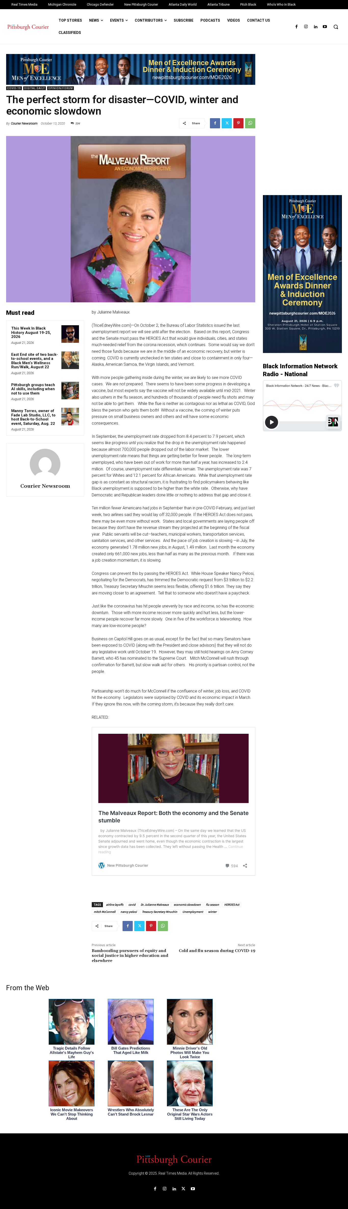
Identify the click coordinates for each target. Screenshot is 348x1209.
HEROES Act (231, 904)
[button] (336, 27)
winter (212, 912)
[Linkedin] (315, 26)
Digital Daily (34, 88)
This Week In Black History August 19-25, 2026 (31, 332)
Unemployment (192, 912)
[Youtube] (325, 26)
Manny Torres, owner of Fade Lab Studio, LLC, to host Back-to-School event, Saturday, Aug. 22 (33, 417)
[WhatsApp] (250, 123)
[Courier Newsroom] (45, 464)
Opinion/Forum (60, 88)
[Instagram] (305, 26)
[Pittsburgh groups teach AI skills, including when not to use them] (70, 390)
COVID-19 (14, 88)
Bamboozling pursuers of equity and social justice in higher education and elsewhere (130, 955)
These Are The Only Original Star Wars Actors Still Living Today (189, 1114)
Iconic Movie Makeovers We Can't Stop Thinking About (71, 1114)
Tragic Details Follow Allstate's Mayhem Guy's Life (72, 1052)
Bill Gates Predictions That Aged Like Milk (130, 1050)
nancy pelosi (129, 912)
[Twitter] (227, 123)
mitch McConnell (104, 912)
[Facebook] (296, 26)
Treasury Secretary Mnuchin (159, 912)
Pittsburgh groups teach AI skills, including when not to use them (33, 389)
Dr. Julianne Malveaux (155, 904)
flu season (212, 904)
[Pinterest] (238, 123)
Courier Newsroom (24, 123)
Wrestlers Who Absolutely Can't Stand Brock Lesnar (131, 1112)
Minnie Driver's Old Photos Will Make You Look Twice (189, 1052)
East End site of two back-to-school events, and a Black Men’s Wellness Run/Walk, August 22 (34, 361)
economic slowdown (187, 904)
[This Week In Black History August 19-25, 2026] (70, 334)
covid (132, 904)
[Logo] (174, 1160)
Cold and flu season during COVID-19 (217, 950)
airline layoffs (114, 904)
